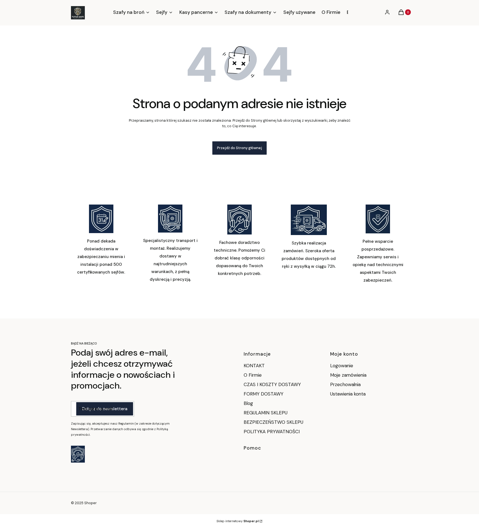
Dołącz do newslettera (104, 409)
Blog (248, 403)
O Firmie (253, 375)
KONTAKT (254, 366)
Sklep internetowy (237, 521)
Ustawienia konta (348, 394)
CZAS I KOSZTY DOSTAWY (272, 384)
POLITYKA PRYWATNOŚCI (272, 431)
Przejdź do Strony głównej (239, 148)
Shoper (90, 503)
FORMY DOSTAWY (263, 394)
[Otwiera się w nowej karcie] (78, 454)
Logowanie (341, 366)
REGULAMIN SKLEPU (265, 413)
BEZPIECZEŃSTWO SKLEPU (273, 422)
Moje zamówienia (348, 375)
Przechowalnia (345, 384)
